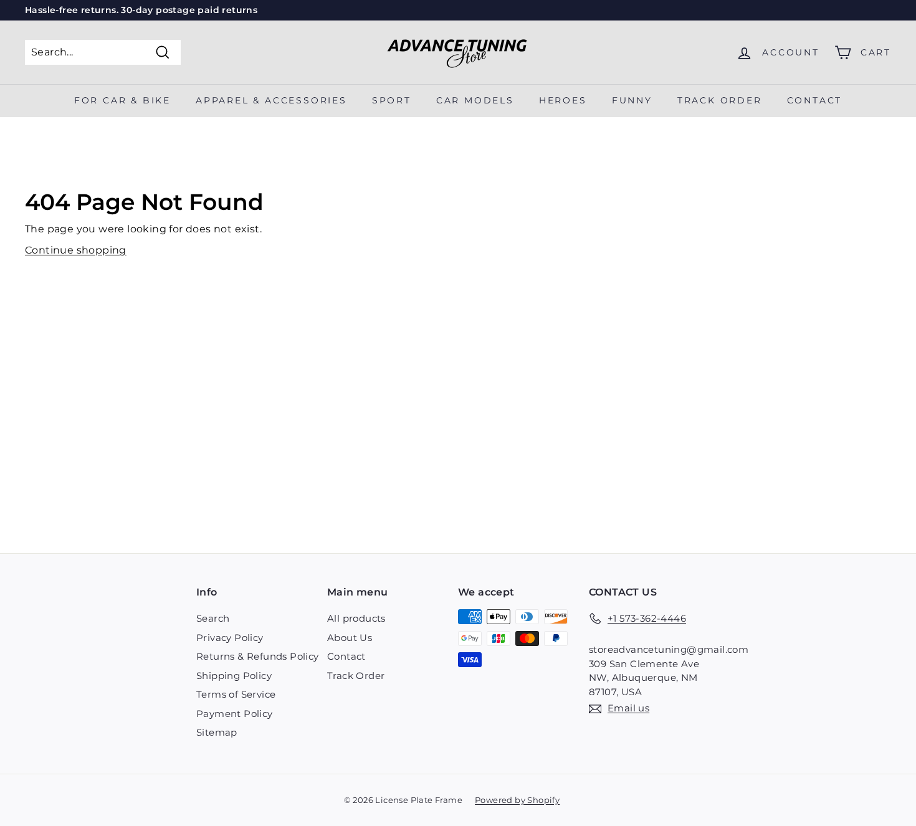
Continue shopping (75, 250)
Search (212, 618)
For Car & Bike (122, 100)
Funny (632, 100)
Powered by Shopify (517, 800)
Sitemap (216, 732)
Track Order (355, 675)
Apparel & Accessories (271, 100)
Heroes (563, 100)
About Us (349, 637)
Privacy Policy (230, 637)
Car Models (475, 100)
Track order (719, 100)
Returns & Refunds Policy (257, 656)
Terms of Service (235, 694)
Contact (814, 100)
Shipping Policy (234, 675)
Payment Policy (234, 713)
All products (356, 618)
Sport (391, 100)
